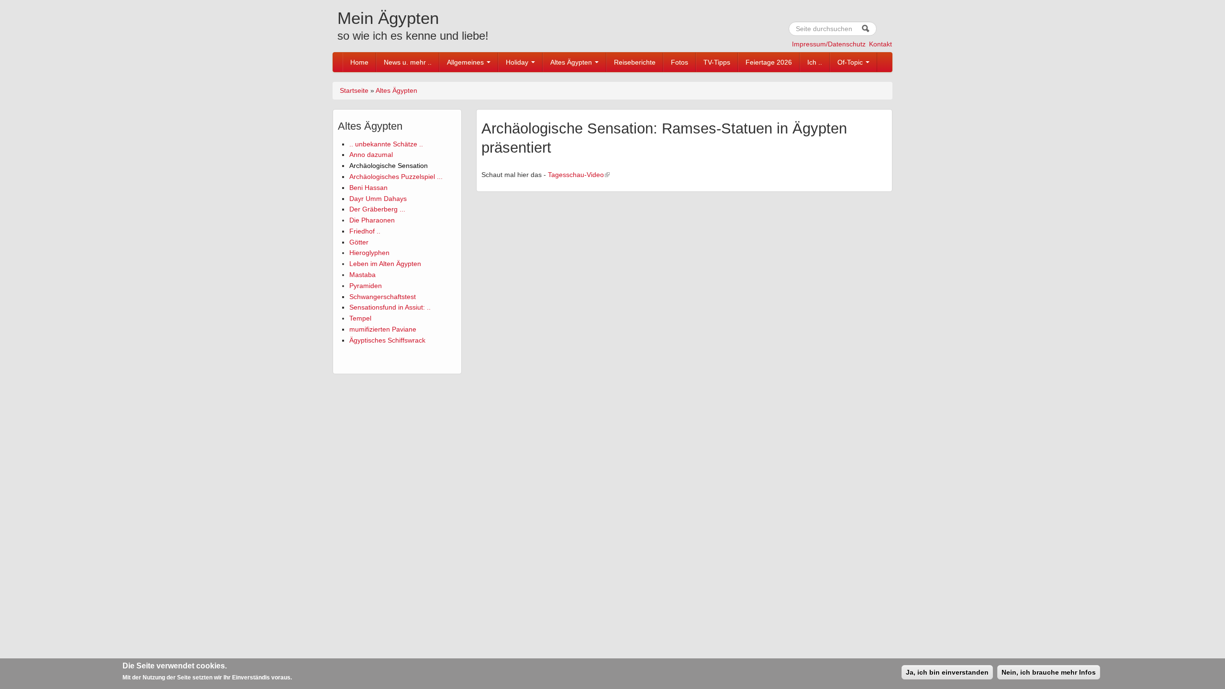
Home (359, 62)
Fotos (679, 62)
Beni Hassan (368, 187)
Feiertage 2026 (769, 62)
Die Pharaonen (372, 220)
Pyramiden (365, 285)
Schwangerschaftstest (382, 296)
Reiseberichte (635, 62)
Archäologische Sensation (388, 165)
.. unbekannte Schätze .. (386, 144)
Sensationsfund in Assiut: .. (390, 307)
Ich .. (814, 62)
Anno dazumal (371, 154)
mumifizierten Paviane (382, 329)
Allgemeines (466, 62)
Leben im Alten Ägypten (385, 263)
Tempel (360, 318)
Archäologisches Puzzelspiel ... (396, 176)
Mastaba (362, 274)
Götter (358, 242)
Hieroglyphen (369, 252)
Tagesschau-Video (576, 174)
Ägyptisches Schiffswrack (387, 340)
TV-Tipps (716, 62)
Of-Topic (851, 62)
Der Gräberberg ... (377, 209)
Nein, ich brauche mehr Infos (1049, 672)
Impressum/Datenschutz (829, 44)
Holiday (518, 62)
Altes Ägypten (572, 62)
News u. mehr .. (408, 62)
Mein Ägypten (388, 18)
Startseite (354, 90)
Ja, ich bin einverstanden (947, 672)
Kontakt (880, 44)
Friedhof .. (364, 231)
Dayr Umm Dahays (378, 198)
